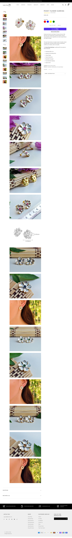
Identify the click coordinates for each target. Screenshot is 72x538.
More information (50, 73)
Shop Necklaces (31, 522)
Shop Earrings (30, 518)
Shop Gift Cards (31, 527)
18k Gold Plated (60, 66)
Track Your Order (41, 527)
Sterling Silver (54, 66)
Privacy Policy (41, 526)
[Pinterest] (11, 519)
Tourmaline (49, 66)
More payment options (55, 31)
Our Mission (40, 520)
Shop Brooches (30, 526)
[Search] (63, 4)
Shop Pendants (31, 520)
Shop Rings (30, 516)
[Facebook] (48, 69)
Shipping (5, 490)
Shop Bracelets (30, 524)
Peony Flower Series (51, 65)
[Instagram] (9, 519)
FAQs (39, 524)
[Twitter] (49, 69)
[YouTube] (14, 519)
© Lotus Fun (7, 532)
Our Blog (40, 518)
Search (39, 516)
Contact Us (40, 522)
